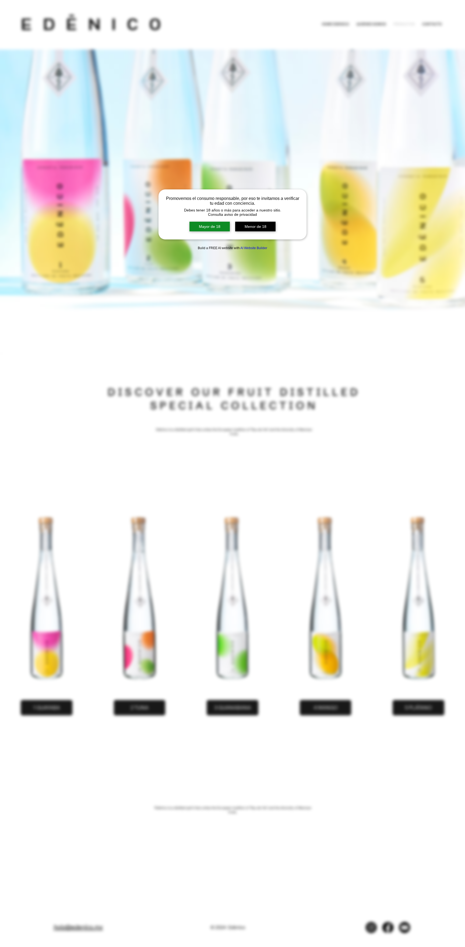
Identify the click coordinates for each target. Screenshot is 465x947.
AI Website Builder (253, 248)
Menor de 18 (255, 226)
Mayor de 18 (209, 226)
